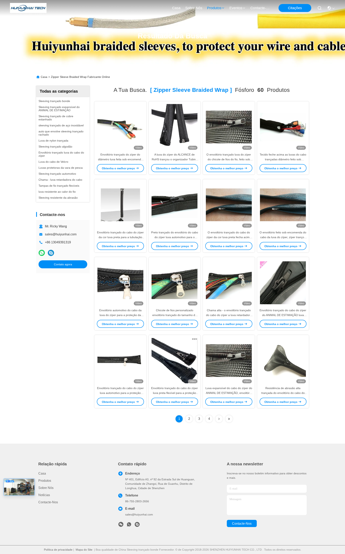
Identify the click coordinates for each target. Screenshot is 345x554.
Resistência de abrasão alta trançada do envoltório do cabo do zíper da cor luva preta (283, 393)
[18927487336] (137, 525)
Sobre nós (193, 8)
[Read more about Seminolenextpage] (219, 418)
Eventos (235, 8)
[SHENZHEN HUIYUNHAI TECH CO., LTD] (28, 8)
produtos (214, 8)
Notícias (44, 495)
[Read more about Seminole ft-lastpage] (229, 418)
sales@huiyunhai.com (60, 234)
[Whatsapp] (41, 253)
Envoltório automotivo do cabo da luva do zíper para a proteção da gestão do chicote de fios (120, 315)
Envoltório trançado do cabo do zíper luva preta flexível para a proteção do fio (174, 393)
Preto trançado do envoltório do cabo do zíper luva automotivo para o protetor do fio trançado (174, 237)
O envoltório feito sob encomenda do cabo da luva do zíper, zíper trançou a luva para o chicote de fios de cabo (283, 237)
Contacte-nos (260, 8)
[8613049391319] (129, 525)
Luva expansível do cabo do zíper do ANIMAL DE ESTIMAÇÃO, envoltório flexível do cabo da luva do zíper (228, 393)
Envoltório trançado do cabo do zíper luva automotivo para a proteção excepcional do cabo (120, 393)
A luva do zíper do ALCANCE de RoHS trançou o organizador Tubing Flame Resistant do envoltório (174, 159)
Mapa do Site (84, 549)
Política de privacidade (58, 549)
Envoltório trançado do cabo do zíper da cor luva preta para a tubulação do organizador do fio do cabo (120, 237)
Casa (176, 8)
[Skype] (51, 253)
